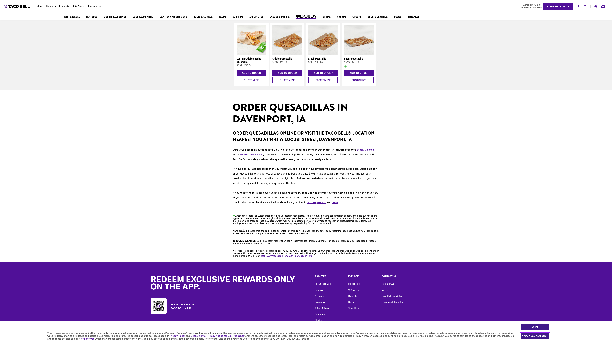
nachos (321, 202)
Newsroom (320, 314)
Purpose (93, 6)
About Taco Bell (323, 283)
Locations (320, 302)
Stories (318, 320)
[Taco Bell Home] (17, 6)
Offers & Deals (322, 308)
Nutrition (319, 295)
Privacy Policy (177, 335)
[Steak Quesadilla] (323, 54)
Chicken (369, 149)
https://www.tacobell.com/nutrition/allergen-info (286, 256)
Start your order (558, 6)
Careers (386, 289)
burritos (311, 202)
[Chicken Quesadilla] (287, 54)
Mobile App (354, 283)
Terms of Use (87, 338)
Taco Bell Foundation (392, 295)
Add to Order (251, 73)
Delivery (51, 6)
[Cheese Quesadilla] (359, 54)
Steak (360, 149)
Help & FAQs (388, 283)
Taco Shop (353, 308)
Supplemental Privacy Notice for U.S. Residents (217, 335)
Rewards (64, 6)
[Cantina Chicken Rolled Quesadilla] (251, 54)
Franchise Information (393, 302)
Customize (251, 80)
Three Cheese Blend (251, 154)
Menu (39, 6)
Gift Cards (79, 6)
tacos (335, 202)
